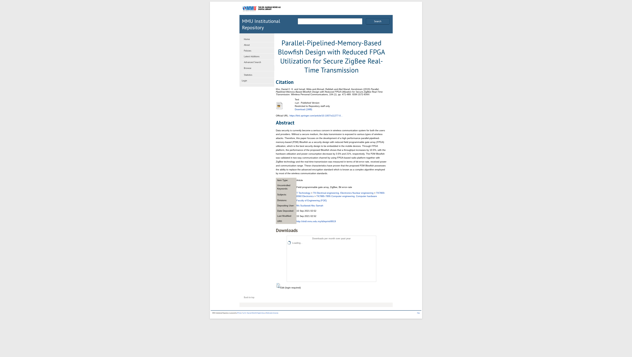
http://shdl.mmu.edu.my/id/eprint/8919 (316, 221)
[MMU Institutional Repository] (261, 14)
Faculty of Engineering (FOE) (311, 200)
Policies (247, 50)
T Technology (303, 193)
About (247, 44)
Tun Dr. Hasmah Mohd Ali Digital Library (253, 313)
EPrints (239, 313)
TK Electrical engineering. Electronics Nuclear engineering (343, 193)
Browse (247, 68)
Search (377, 21)
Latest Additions (252, 56)
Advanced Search (252, 62)
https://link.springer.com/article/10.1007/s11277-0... (316, 115)
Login (244, 80)
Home (247, 39)
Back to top (249, 297)
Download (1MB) (303, 109)
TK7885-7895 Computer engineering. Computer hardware (346, 196)
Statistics (248, 74)
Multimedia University (272, 313)
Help (418, 313)
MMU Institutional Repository (261, 24)
